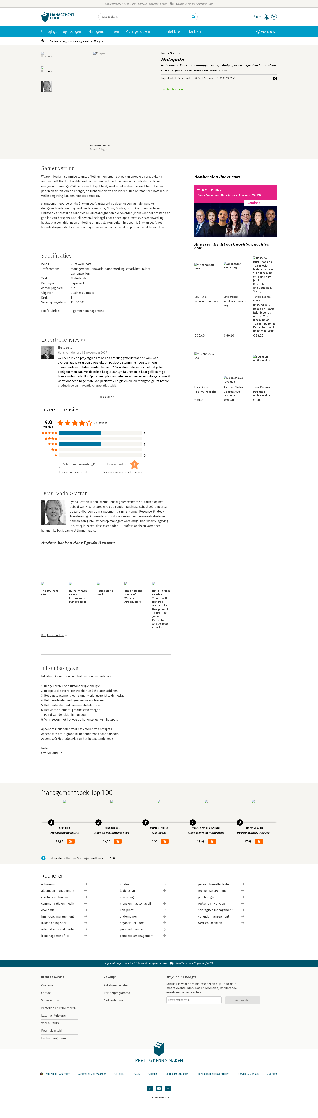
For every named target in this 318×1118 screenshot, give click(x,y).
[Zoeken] (193, 16)
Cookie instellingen (177, 1073)
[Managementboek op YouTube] (159, 1088)
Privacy (136, 1073)
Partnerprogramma (54, 1038)
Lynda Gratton (170, 53)
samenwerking (115, 269)
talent (146, 269)
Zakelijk (110, 977)
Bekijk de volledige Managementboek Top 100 (82, 858)
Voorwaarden (50, 1000)
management (80, 269)
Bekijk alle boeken (52, 635)
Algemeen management (76, 41)
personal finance (131, 929)
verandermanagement (213, 916)
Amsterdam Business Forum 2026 (229, 195)
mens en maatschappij (135, 903)
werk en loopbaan (210, 923)
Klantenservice (52, 977)
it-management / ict (55, 936)
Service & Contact (248, 1073)
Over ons (47, 985)
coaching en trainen (54, 897)
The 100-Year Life (205, 391)
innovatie (97, 269)
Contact (46, 993)
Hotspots (99, 41)
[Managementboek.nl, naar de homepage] (57, 20)
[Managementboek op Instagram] (168, 1088)
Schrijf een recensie (76, 464)
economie (47, 910)
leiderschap (128, 890)
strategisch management (215, 910)
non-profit (127, 910)
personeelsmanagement (136, 936)
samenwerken (80, 273)
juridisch (125, 884)
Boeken (54, 41)
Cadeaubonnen (114, 1000)
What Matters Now (206, 301)
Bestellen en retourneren (58, 1008)
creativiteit (133, 269)
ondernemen (129, 916)
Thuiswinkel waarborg (57, 1073)
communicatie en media (57, 903)
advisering (48, 884)
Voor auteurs (50, 1023)
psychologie (206, 897)
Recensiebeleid (51, 1030)
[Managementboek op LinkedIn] (150, 1088)
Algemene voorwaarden (92, 1073)
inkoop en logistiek (54, 923)
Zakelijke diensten (116, 985)
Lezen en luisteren (54, 1015)
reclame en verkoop (211, 903)
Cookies (153, 1073)
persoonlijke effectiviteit (214, 884)
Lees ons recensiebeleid (73, 472)
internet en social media (57, 929)
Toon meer (104, 396)
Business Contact (82, 293)
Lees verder (65, 390)
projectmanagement (212, 890)
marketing (127, 897)
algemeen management (57, 890)
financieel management (57, 916)
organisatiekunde (132, 923)
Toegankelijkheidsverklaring (213, 1073)
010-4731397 (269, 31)
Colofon (119, 1073)
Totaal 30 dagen (98, 149)
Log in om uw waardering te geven (122, 472)
